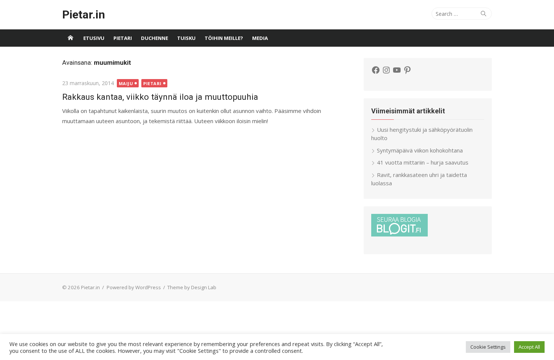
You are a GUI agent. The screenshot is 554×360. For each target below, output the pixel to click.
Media (260, 38)
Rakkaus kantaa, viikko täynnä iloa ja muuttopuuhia (160, 97)
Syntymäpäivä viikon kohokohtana (420, 150)
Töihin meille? (224, 38)
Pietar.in (83, 14)
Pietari (122, 38)
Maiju (126, 83)
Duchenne (154, 38)
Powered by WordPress (134, 287)
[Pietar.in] (70, 38)
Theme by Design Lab (191, 287)
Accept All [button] (529, 346)
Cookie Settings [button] (488, 346)
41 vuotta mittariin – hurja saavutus (422, 162)
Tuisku (186, 38)
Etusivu (93, 38)
